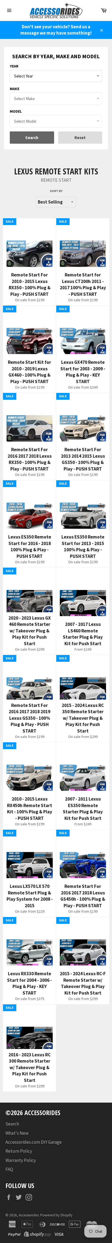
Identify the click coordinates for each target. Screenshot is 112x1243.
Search (12, 1124)
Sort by (56, 191)
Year (14, 66)
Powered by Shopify (56, 1215)
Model (16, 111)
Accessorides (29, 1215)
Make (14, 88)
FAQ (9, 1169)
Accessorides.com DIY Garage (33, 1142)
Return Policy (18, 1151)
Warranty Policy (20, 1160)
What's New (17, 1133)
